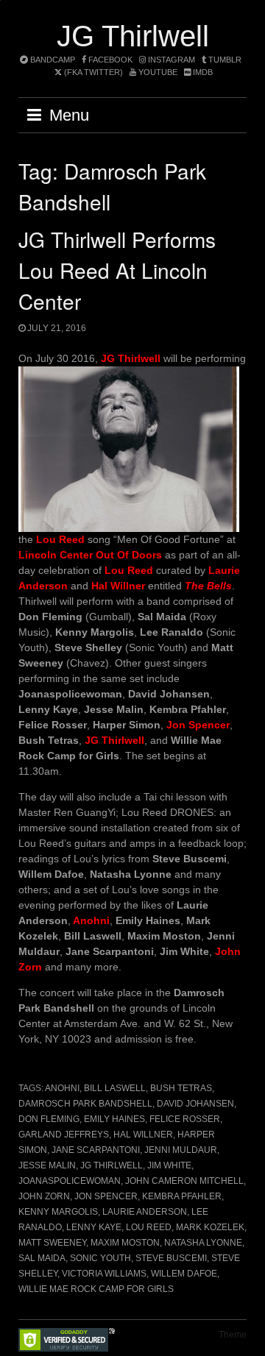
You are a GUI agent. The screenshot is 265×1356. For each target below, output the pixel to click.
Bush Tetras (181, 1088)
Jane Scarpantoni (96, 1150)
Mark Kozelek (210, 1227)
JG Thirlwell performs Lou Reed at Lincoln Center (117, 270)
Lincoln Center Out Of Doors (90, 555)
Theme (233, 1335)
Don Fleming (49, 1119)
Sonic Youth (100, 1258)
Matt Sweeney (52, 1243)
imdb (202, 72)
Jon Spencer (106, 1196)
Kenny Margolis (58, 1212)
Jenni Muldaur (180, 1150)
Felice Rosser (184, 1119)
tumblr (225, 59)
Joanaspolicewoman (69, 1181)
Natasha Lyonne (203, 1243)
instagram (170, 59)
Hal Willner (143, 1134)
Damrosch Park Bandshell (85, 1103)
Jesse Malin (47, 1165)
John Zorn (44, 1196)
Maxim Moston (125, 1243)
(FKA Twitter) (92, 72)
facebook (109, 59)
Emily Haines (114, 1119)
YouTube (156, 72)
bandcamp (51, 59)
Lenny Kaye (93, 1227)
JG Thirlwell (133, 36)
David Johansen (195, 1103)
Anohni (62, 1088)
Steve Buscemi (171, 1258)
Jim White (169, 1165)
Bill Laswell (115, 1088)
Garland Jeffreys (63, 1134)
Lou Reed (149, 1227)
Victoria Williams (104, 1273)
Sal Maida (42, 1258)
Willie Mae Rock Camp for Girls (96, 1289)
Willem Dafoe (184, 1273)
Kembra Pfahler (182, 1196)
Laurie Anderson (144, 1212)
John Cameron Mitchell (184, 1181)
